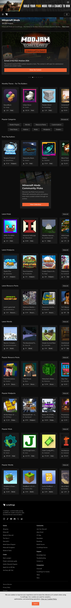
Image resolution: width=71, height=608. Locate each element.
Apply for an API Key (9, 567)
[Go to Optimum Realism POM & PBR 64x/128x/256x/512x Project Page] (29, 302)
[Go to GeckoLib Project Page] (10, 446)
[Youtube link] (11, 519)
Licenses (5, 590)
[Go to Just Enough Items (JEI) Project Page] (29, 446)
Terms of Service (7, 584)
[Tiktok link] (7, 519)
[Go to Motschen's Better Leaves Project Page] (48, 374)
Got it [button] (35, 603)
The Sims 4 (6, 538)
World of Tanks (7, 550)
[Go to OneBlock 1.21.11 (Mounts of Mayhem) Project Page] (29, 482)
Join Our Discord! (42, 529)
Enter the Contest (35, 70)
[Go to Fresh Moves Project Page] (29, 374)
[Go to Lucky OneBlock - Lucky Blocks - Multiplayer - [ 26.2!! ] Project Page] (48, 482)
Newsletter (40, 538)
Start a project (7, 558)
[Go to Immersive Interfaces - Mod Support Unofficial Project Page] (48, 302)
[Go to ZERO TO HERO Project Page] (10, 231)
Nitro (38, 578)
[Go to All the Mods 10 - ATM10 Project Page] (10, 410)
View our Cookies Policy (49, 599)
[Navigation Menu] (3, 14)
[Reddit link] (22, 519)
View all (65, 214)
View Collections (35, 204)
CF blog (39, 535)
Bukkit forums (41, 544)
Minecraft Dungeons (9, 547)
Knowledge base (41, 555)
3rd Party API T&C (8, 570)
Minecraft (6, 532)
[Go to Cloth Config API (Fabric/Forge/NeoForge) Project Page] (48, 446)
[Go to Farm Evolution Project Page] (29, 267)
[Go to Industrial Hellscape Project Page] (29, 231)
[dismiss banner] (68, 2)
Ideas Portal (40, 532)
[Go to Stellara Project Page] (48, 153)
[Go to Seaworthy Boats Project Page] (29, 153)
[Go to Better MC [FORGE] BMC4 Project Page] (48, 410)
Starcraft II (6, 541)
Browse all (64, 119)
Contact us (40, 561)
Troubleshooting (41, 558)
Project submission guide (10, 561)
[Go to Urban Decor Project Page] (29, 100)
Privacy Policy (6, 587)
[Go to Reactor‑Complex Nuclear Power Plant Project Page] (10, 338)
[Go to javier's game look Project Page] (10, 302)
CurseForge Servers (42, 547)
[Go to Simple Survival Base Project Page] (48, 338)
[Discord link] (14, 519)
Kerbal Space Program (9, 544)
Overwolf (39, 568)
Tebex (38, 575)
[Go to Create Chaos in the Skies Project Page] (48, 267)
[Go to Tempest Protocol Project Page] (10, 153)
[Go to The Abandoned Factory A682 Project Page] (29, 338)
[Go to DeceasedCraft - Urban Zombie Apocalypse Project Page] (29, 410)
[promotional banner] (35, 5)
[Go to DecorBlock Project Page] (10, 100)
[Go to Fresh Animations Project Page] (10, 374)
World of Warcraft (8, 535)
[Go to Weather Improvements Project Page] (48, 231)
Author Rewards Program (10, 564)
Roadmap (39, 541)
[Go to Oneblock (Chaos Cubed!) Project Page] (10, 482)
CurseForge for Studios (43, 571)
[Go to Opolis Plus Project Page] (10, 267)
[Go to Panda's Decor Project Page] (48, 100)
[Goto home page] (6, 14)
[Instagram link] (4, 519)
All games (5, 529)
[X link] (18, 519)
